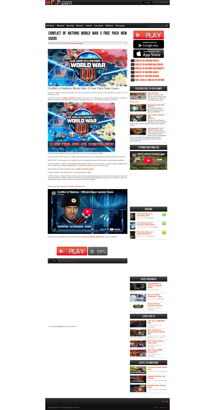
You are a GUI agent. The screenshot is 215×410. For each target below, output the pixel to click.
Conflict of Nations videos (147, 72)
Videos (110, 26)
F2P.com (114, 237)
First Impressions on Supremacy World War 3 (146, 224)
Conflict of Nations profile (85, 169)
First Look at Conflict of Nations (149, 80)
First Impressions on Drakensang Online (145, 233)
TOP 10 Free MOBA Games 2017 (155, 351)
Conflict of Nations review (147, 76)
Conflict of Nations (69, 98)
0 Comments (154, 227)
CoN (63, 164)
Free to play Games (161, 2)
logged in (60, 326)
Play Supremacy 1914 (155, 128)
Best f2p (70, 26)
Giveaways (120, 26)
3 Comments (150, 218)
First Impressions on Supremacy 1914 (145, 215)
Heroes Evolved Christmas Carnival (155, 305)
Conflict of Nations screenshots (149, 68)
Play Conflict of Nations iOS (148, 53)
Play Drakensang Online (156, 105)
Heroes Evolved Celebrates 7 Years (155, 295)
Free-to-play (72, 164)
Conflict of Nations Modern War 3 (94, 237)
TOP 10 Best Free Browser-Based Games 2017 (156, 332)
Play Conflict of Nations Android (148, 44)
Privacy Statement (160, 407)
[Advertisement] (87, 288)
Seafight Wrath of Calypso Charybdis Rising (155, 285)
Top (166, 402)
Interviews (98, 26)
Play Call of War (153, 93)
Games (61, 26)
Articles (89, 26)
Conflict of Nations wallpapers (149, 64)
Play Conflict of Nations (148, 35)
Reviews (79, 26)
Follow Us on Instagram (66, 261)
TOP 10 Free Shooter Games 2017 (156, 342)
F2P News (50, 26)
